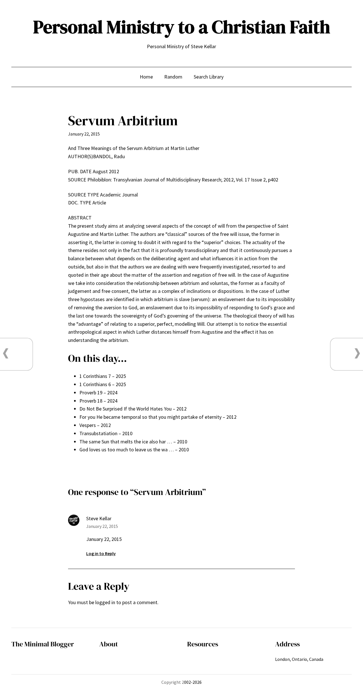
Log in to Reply (101, 553)
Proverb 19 (90, 392)
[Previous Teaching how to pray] (6, 353)
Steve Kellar (98, 518)
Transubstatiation (98, 433)
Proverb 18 (90, 400)
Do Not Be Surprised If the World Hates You (125, 408)
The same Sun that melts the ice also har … (125, 441)
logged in (105, 602)
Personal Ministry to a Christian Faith (181, 26)
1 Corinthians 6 (95, 384)
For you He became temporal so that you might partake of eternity (150, 417)
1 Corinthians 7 (95, 376)
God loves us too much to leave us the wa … (126, 449)
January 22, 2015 (102, 526)
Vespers (87, 425)
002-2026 (193, 682)
